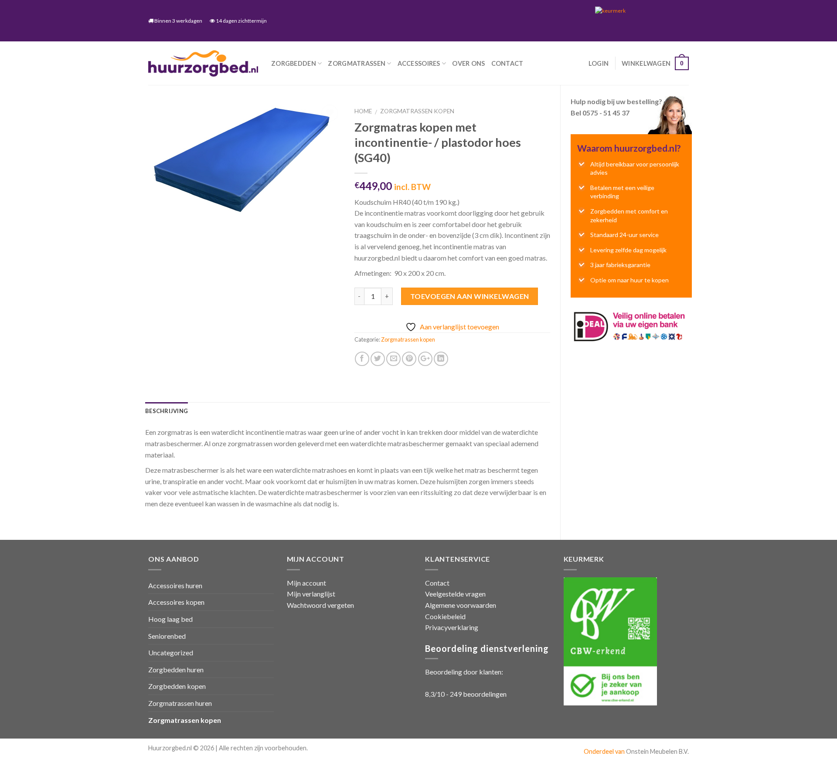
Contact (507, 63)
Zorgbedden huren (176, 669)
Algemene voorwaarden (460, 605)
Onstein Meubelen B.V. (657, 751)
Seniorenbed (167, 636)
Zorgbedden (293, 63)
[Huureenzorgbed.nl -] (203, 63)
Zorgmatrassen (356, 63)
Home (363, 111)
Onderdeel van (605, 751)
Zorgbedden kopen (177, 686)
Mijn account (306, 583)
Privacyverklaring (451, 627)
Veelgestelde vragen (455, 594)
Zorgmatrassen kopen (417, 111)
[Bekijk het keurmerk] (638, 20)
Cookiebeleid (445, 616)
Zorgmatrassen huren (180, 703)
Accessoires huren (175, 585)
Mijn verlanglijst (311, 594)
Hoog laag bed (170, 619)
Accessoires (419, 63)
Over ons (468, 63)
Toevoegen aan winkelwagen (469, 296)
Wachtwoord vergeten (320, 605)
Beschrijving (166, 410)
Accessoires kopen (176, 602)
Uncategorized (170, 652)
